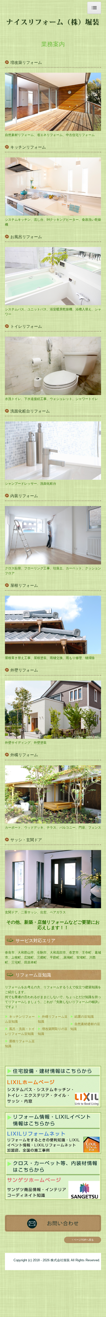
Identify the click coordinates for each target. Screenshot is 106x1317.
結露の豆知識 (84, 1016)
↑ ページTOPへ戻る (83, 1239)
